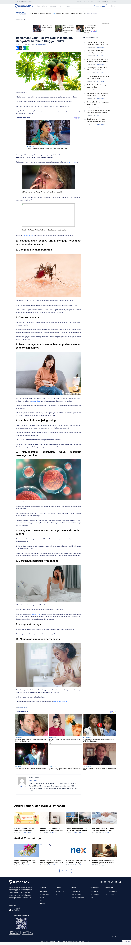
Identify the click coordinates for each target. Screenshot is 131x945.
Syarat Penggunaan (76, 894)
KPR (57, 894)
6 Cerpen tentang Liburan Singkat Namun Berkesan (24, 829)
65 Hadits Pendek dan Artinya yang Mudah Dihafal (98, 103)
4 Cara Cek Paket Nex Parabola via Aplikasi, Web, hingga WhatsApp (78, 862)
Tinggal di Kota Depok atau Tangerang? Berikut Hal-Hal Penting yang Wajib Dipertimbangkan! (76, 829)
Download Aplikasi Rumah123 (24, 1)
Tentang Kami (43, 891)
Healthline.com (28, 235)
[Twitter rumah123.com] (105, 882)
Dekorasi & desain (45, 13)
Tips (53, 13)
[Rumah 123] (24, 6)
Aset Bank (86, 1)
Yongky (102, 865)
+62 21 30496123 (112, 894)
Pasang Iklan (100, 6)
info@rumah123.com (113, 891)
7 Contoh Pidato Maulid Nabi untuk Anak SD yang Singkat (98, 77)
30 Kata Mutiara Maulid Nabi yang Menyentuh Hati (97, 86)
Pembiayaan (74, 13)
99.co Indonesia (94, 891)
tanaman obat (22, 707)
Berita (98, 1)
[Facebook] (17, 48)
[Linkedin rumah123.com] (116, 882)
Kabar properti (34, 13)
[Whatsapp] (27, 48)
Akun (114, 6)
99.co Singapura (95, 894)
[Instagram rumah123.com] (109, 882)
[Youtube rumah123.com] (112, 882)
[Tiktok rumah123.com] (120, 882)
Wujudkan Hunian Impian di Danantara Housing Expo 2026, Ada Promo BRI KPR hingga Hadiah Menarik (98, 43)
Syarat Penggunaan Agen (77, 897)
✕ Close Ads (126, 941)
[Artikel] (22, 13)
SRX (92, 897)
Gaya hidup (82, 13)
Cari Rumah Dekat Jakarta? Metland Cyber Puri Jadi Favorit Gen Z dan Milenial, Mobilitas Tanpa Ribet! (98, 52)
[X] (20, 48)
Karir (41, 900)
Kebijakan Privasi (75, 891)
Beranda (17, 19)
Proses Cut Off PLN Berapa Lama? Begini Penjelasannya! (51, 862)
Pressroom (42, 903)
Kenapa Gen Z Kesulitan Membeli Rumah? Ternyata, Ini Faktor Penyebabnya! (97, 95)
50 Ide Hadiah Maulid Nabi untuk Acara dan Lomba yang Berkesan (97, 60)
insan (98, 115)
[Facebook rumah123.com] (101, 882)
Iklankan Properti (60, 891)
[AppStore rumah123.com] (14, 933)
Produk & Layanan (44, 894)
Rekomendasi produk (62, 13)
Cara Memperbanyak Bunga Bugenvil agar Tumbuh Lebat (96, 120)
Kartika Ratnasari (41, 44)
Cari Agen (79, 1)
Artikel (21, 19)
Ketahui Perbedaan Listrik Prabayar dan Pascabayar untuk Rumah (52, 829)
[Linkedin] (24, 48)
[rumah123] (19, 882)
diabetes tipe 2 (36, 614)
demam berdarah (71, 162)
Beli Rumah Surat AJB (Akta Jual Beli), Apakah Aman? (103, 829)
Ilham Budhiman (101, 47)
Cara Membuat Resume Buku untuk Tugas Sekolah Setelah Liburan (103, 862)
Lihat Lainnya (65, 871)
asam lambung (35, 401)
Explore (93, 1)
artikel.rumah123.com (60, 701)
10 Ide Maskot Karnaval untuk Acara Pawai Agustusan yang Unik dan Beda (98, 112)
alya (98, 107)
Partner (42, 897)
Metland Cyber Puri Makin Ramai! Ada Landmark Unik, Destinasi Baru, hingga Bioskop (97, 69)
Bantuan (114, 1)
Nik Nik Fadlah (100, 81)
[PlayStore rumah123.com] (27, 933)
